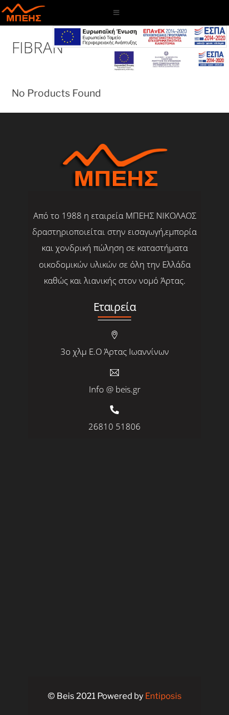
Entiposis (163, 696)
